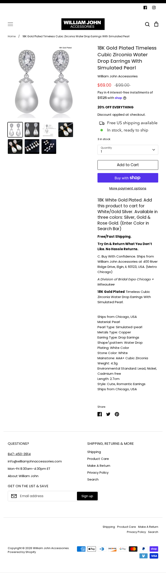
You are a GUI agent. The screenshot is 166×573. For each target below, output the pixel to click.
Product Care (98, 458)
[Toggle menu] (10, 24)
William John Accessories (117, 76)
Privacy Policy (98, 472)
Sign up (87, 496)
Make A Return (98, 465)
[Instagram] (154, 7)
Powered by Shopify (22, 552)
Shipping (94, 452)
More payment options (127, 188)
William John (28, 476)
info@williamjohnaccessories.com (35, 461)
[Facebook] (145, 7)
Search (93, 479)
